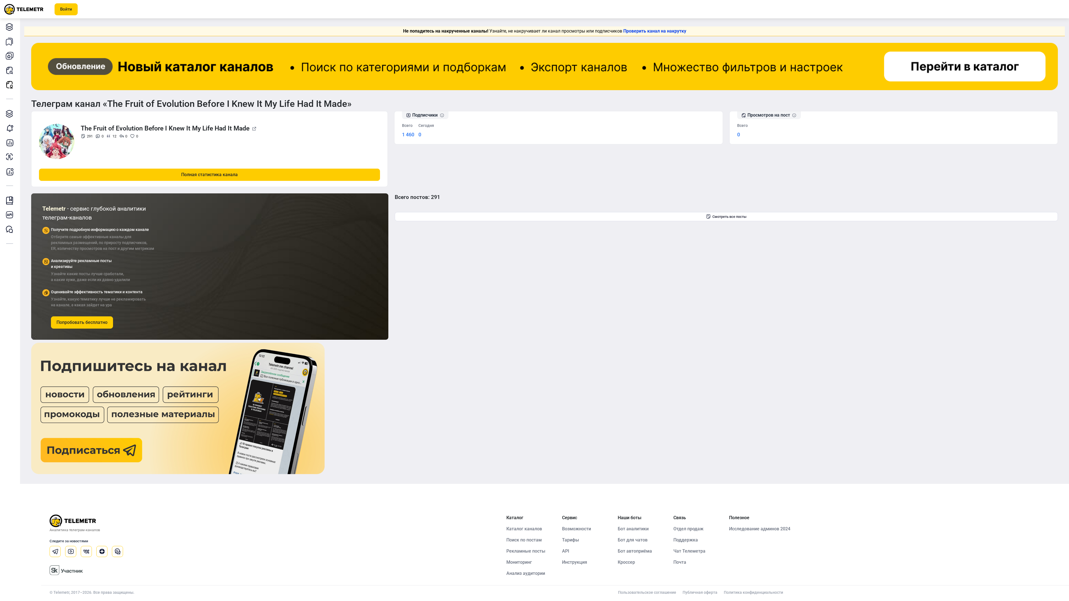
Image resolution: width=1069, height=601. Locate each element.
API (565, 551)
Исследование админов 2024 (759, 528)
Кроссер (626, 562)
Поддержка (685, 540)
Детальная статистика (10, 142)
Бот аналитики (10, 171)
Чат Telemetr (10, 229)
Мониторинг (10, 128)
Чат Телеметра (689, 551)
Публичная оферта (700, 592)
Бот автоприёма (635, 551)
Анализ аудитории (10, 157)
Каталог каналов (10, 27)
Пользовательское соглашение (647, 592)
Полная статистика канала (209, 174)
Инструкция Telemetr (10, 200)
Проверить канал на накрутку (654, 31)
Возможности (576, 528)
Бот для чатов (633, 540)
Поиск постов (10, 70)
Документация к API (10, 215)
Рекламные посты (10, 85)
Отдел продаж (688, 528)
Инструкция (574, 562)
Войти (66, 9)
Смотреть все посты (729, 217)
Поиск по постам (524, 540)
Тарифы (570, 540)
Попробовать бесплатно (82, 322)
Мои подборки (10, 41)
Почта (679, 562)
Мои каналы (10, 56)
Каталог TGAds (10, 113)
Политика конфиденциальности (753, 592)
